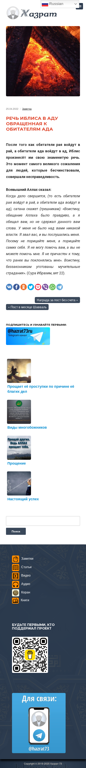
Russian (55, 4)
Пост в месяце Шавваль (29, 307)
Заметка (27, 108)
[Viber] (45, 287)
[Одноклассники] (23, 287)
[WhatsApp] (52, 287)
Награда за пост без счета (56, 300)
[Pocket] (38, 287)
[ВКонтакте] (9, 287)
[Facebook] (16, 287)
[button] (79, 6)
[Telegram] (59, 287)
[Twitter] (31, 287)
